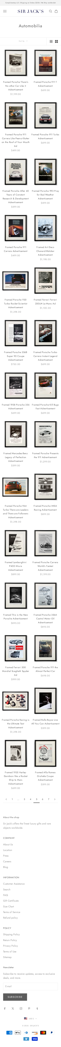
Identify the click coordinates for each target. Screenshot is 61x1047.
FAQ (5, 895)
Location (7, 850)
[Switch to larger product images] (51, 41)
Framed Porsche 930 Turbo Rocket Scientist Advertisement (15, 303)
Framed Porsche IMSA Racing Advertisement (45, 507)
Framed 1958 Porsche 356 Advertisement (16, 406)
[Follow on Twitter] (12, 1008)
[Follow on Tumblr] (37, 1008)
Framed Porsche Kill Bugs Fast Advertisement (45, 406)
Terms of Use (9, 951)
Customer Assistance (14, 884)
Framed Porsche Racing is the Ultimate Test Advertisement (15, 723)
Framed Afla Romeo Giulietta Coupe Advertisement (45, 776)
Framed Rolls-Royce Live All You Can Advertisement (45, 721)
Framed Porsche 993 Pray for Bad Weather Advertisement (45, 194)
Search (6, 889)
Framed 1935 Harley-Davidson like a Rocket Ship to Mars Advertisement (16, 778)
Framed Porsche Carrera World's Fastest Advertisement (45, 566)
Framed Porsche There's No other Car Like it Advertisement (15, 85)
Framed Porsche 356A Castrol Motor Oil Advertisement (45, 618)
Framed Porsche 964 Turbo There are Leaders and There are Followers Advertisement (15, 511)
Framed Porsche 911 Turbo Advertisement (45, 136)
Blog (5, 867)
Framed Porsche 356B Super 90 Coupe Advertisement (15, 356)
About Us (8, 844)
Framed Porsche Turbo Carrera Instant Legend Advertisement (45, 356)
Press (5, 855)
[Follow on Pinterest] (29, 1008)
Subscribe (15, 997)
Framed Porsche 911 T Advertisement (45, 83)
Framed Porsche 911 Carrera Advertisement (15, 249)
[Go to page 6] (55, 799)
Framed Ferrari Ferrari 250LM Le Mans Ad (45, 301)
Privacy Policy (10, 946)
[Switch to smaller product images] (56, 41)
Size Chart (8, 906)
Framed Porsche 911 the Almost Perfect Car (45, 669)
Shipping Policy (11, 934)
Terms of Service (11, 912)
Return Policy (10, 940)
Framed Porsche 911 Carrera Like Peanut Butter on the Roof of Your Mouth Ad (16, 140)
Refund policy (10, 918)
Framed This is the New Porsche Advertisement (15, 616)
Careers (7, 861)
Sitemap (7, 957)
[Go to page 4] (6, 799)
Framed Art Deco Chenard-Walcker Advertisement (45, 251)
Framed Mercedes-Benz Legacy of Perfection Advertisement (15, 457)
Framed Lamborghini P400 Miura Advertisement (16, 566)
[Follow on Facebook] (4, 1008)
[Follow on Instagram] (21, 1008)
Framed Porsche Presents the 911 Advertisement (45, 455)
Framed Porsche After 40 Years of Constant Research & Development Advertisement (16, 196)
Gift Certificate (11, 901)
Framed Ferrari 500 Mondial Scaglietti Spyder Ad (15, 671)
